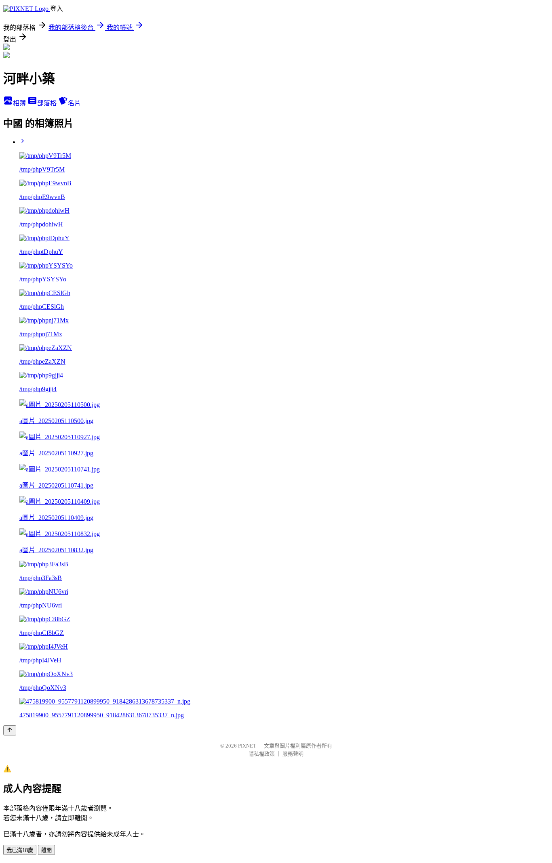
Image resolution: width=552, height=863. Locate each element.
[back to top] (9, 730)
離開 (46, 850)
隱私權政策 (262, 754)
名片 (74, 103)
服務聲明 (292, 754)
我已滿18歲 (19, 850)
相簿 (20, 103)
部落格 (47, 103)
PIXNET (247, 746)
